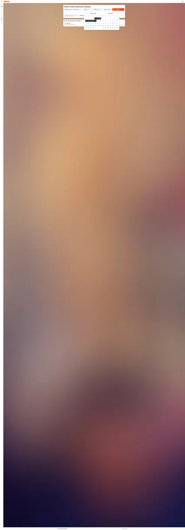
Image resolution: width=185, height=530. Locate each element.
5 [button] (105, 20)
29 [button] (90, 27)
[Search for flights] (1, 4)
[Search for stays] (1, 6)
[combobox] (75, 9)
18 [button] (97, 23)
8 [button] (112, 20)
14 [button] (88, 23)
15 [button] (90, 23)
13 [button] (86, 23)
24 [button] (95, 25)
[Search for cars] (1, 8)
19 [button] (105, 25)
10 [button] (95, 20)
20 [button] (86, 25)
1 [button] (112, 18)
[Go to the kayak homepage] (6, 1)
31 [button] (117, 27)
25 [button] (97, 25)
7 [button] (88, 20)
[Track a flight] (1, 13)
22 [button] (90, 25)
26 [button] (105, 27)
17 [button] (95, 23)
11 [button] (97, 20)
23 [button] (93, 25)
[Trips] (1, 16)
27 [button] (86, 27)
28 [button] (88, 27)
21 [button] (88, 25)
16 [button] (93, 23)
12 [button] (105, 23)
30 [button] (93, 27)
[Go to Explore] (1, 11)
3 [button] (95, 18)
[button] (2, 1)
